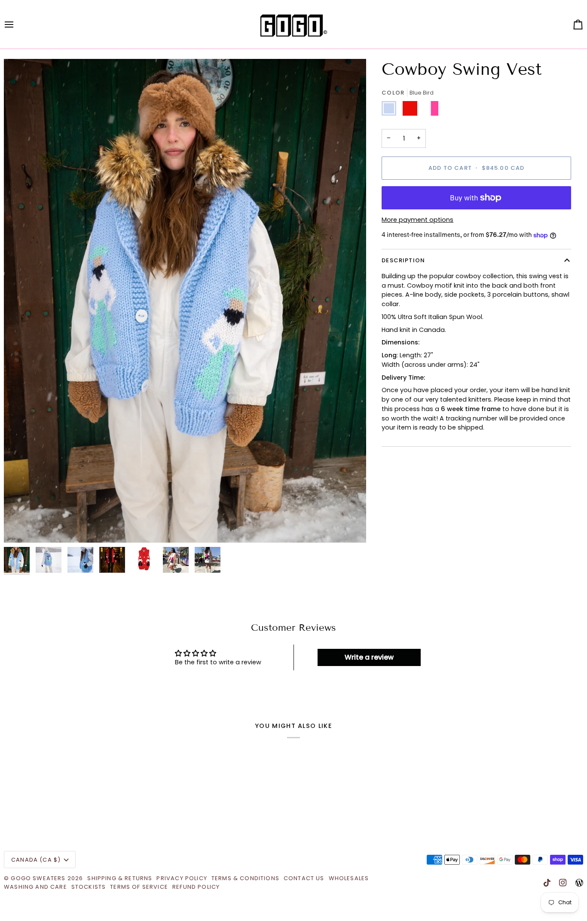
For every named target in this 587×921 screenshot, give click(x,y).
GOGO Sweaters (38, 878)
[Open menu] (17, 24)
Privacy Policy (181, 878)
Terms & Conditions (245, 878)
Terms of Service (139, 887)
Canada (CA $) (36, 860)
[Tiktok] (547, 883)
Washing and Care (35, 887)
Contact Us (304, 878)
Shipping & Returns (119, 878)
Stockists (88, 887)
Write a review (369, 657)
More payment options (417, 220)
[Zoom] (20, 526)
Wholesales (349, 878)
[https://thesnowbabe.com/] (579, 883)
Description (403, 261)
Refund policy (196, 887)
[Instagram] (563, 883)
